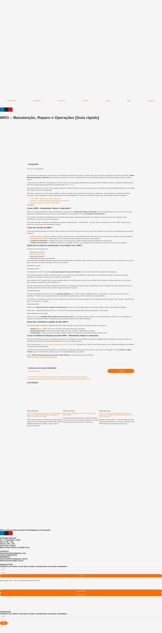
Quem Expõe (37, 100)
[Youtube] (10, 109)
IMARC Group (69, 184)
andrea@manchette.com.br (12, 561)
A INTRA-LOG (12, 100)
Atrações (108, 100)
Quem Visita (61, 100)
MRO (59, 282)
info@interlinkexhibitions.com (13, 553)
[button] (82, 164)
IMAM (31, 169)
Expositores (150, 100)
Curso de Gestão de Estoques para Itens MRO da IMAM (59, 344)
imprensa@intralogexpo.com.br (14, 559)
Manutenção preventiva (37, 254)
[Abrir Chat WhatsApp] (0, 630)
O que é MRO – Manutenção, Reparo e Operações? (45, 198)
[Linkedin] (2, 109)
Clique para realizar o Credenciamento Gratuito (42, 357)
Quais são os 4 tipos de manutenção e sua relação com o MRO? (49, 200)
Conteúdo (85, 100)
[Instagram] (6, 109)
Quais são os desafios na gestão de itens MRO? (44, 203)
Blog (129, 100)
